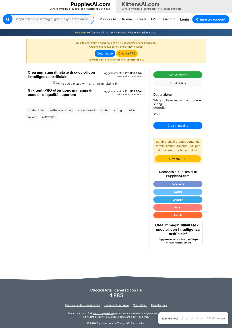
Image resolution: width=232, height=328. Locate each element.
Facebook (178, 184)
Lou (143, 323)
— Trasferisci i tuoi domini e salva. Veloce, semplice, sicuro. (116, 32)
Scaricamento (177, 75)
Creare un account (210, 19)
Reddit (178, 215)
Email (177, 207)
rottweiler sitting (61, 110)
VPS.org (119, 323)
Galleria (126, 19)
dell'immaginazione (103, 313)
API (153, 19)
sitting (117, 110)
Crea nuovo (105, 53)
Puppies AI (108, 19)
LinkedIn (178, 199)
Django (128, 316)
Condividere (177, 83)
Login (184, 19)
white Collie (36, 110)
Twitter (177, 191)
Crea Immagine (177, 125)
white (104, 110)
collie (131, 110)
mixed (32, 117)
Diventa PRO (127, 53)
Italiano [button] (166, 19)
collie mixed (86, 110)
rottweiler (48, 117)
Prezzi (141, 19)
